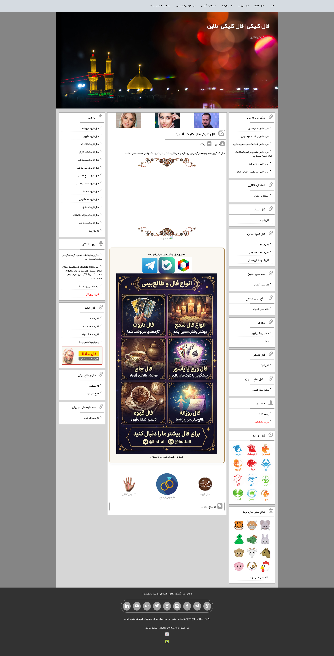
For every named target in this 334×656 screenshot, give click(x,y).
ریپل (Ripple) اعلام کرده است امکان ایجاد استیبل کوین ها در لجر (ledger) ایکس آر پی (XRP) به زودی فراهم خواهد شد (82, 272)
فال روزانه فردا (91, 417)
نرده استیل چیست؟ (89, 286)
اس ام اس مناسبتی (185, 5)
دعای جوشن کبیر (260, 333)
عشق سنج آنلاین (260, 389)
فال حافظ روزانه (91, 326)
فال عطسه (94, 385)
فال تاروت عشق (91, 207)
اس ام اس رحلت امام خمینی (255, 136)
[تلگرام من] (197, 606)
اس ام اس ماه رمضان (258, 128)
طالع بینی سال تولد (259, 577)
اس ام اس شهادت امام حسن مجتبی (251, 144)
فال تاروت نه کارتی (89, 191)
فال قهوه (264, 244)
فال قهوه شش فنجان (258, 260)
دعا (267, 341)
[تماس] (167, 606)
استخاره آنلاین (208, 5)
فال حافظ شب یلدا (90, 334)
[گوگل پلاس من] (147, 606)
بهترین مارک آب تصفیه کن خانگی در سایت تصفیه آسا (82, 256)
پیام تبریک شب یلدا (89, 342)
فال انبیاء (264, 220)
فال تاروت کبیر (91, 136)
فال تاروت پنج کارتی (88, 175)
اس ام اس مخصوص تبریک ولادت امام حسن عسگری (253, 153)
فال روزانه (227, 5)
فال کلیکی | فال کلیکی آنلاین (238, 26)
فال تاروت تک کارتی (89, 152)
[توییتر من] (157, 606)
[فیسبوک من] (187, 606)
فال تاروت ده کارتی (89, 199)
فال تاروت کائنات (90, 144)
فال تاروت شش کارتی (88, 183)
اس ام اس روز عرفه (259, 163)
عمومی (204, 506)
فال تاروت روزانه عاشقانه (86, 215)
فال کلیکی (264, 365)
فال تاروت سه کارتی (88, 159)
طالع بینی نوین (92, 393)
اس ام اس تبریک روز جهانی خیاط (253, 171)
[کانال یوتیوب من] (137, 606)
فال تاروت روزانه (90, 128)
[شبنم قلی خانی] (128, 121)
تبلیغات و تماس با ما (160, 5)
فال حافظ (259, 5)
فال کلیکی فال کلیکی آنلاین (196, 134)
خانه (271, 5)
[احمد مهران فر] (206, 121)
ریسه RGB (263, 414)
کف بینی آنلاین (261, 284)
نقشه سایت (151, 627)
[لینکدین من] (127, 606)
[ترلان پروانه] (167, 121)
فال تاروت (243, 5)
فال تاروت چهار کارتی (88, 167)
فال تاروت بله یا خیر (89, 223)
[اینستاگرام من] (177, 606)
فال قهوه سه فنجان (259, 252)
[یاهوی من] (207, 606)
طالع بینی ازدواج (261, 309)
